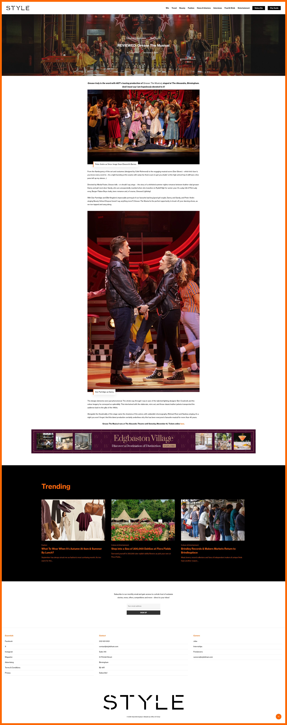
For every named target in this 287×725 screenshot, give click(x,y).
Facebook (9, 641)
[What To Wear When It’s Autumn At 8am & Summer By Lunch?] (73, 531)
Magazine (8, 657)
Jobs (195, 641)
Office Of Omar (155, 717)
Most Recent (155, 38)
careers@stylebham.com (203, 657)
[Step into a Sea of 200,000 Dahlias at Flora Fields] (143, 529)
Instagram (9, 652)
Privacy (8, 673)
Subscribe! (103, 673)
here (182, 424)
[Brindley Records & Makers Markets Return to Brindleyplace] (213, 531)
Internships (197, 646)
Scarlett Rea (134, 53)
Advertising (9, 662)
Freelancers (198, 652)
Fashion (44, 545)
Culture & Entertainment (136, 38)
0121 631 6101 (104, 641)
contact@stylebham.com (108, 646)
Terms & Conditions (12, 668)
